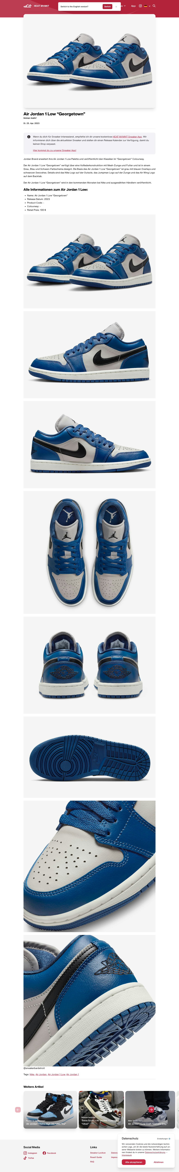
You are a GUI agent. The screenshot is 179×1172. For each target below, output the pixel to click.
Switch (107, 7)
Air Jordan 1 (72, 1074)
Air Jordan (41, 1074)
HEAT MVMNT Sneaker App (127, 137)
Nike (32, 1074)
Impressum (127, 1155)
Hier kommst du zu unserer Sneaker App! (54, 150)
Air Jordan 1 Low (56, 1074)
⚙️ (163, 1139)
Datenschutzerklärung (155, 1152)
